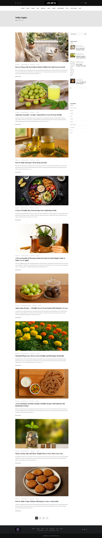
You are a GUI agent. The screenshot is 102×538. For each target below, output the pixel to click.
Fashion (22, 8)
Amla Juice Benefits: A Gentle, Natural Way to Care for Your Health (38, 115)
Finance (33, 8)
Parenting (43, 8)
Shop (80, 8)
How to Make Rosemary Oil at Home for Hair (31, 163)
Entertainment (60, 8)
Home (16, 20)
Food (38, 8)
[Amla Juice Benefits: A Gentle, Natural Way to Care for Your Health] (72, 55)
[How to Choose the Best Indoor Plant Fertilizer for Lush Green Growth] (72, 47)
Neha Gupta (17, 64)
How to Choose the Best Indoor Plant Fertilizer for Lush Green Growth (40, 67)
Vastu (67, 8)
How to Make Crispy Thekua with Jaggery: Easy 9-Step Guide (36, 501)
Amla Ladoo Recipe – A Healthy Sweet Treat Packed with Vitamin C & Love (41, 308)
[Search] (79, 3)
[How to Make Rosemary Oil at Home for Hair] (72, 68)
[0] (81, 3)
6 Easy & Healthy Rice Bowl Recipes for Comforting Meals (35, 210)
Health (27, 8)
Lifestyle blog (73, 8)
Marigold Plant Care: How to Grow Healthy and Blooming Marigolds (39, 356)
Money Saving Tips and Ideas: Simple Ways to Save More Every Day (39, 453)
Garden (53, 8)
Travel (48, 8)
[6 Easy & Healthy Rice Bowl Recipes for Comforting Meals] (72, 81)
